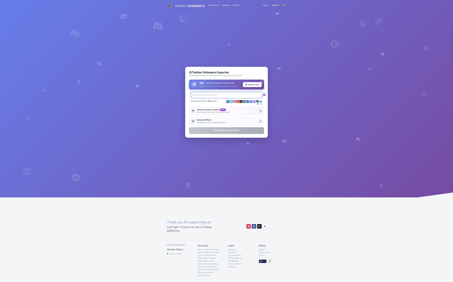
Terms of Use (264, 252)
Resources (232, 249)
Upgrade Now (253, 85)
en (263, 261)
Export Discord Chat (205, 272)
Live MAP (231, 252)
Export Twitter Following (207, 258)
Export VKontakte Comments (208, 269)
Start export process (226, 130)
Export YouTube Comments (208, 264)
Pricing (236, 5)
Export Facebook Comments (208, 249)
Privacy (262, 255)
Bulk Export (213, 101)
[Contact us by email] (265, 226)
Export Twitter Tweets (206, 261)
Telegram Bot (233, 261)
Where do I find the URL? (199, 101)
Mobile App (232, 267)
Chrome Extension (235, 264)
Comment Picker (204, 275)
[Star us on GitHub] (259, 226)
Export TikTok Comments (207, 267)
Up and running (175, 254)
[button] (213, 5)
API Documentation (235, 258)
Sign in (266, 5)
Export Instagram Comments (208, 252)
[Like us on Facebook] (254, 226)
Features (226, 5)
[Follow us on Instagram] (248, 226)
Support (262, 249)
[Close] (261, 82)
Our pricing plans (234, 255)
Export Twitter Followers (207, 255)
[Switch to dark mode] (283, 5)
